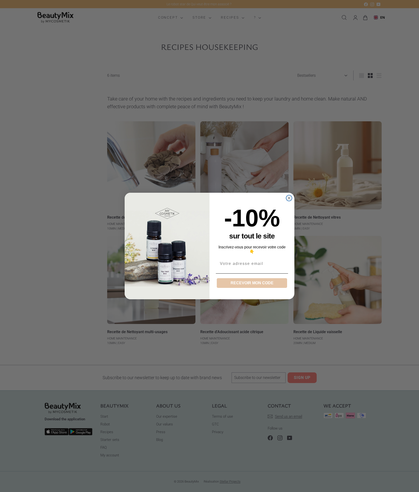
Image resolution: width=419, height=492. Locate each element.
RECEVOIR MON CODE (252, 283)
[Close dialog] (289, 198)
